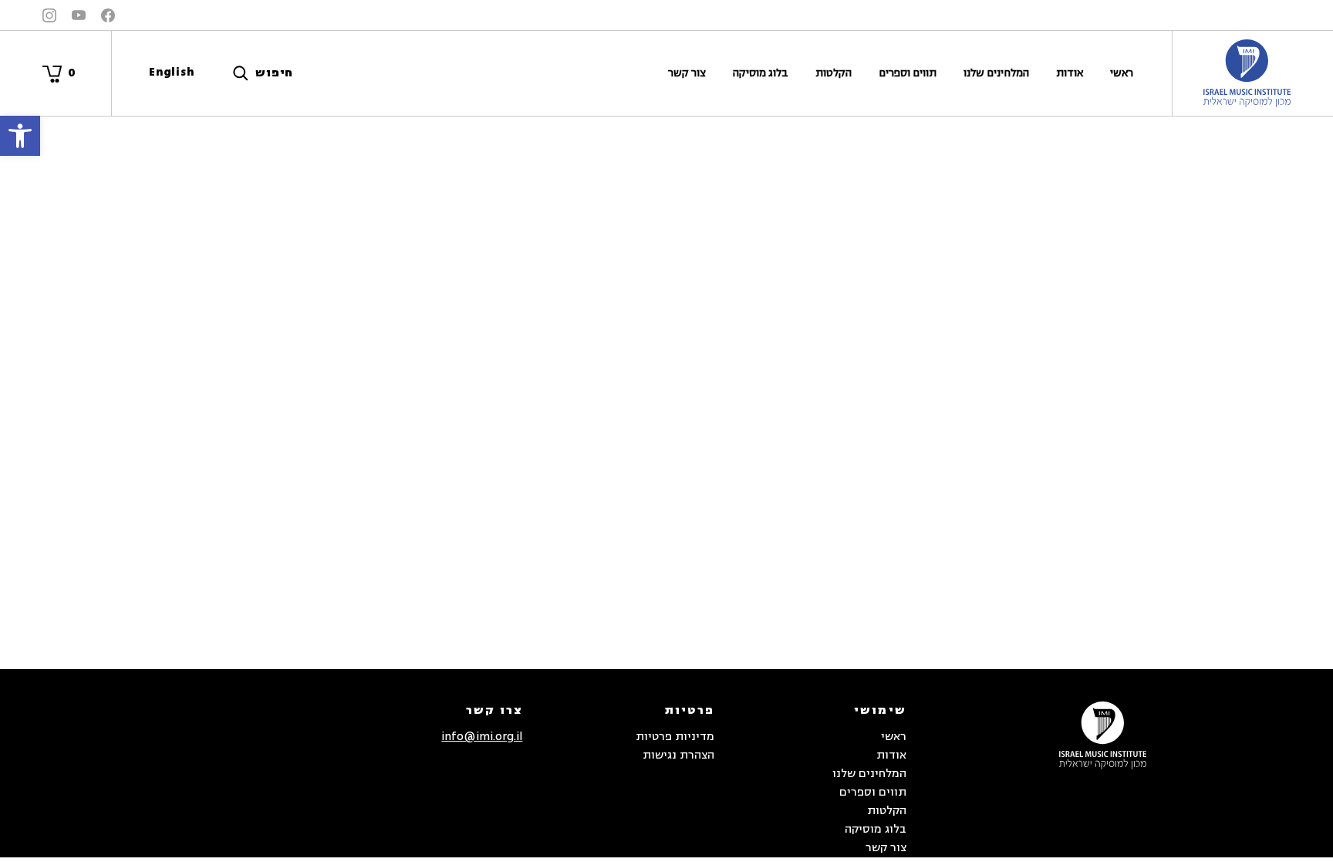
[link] (20, 136)
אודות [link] (1069, 73)
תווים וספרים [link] (907, 73)
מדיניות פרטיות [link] (675, 736)
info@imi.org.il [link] (481, 736)
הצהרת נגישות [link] (678, 755)
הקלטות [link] (833, 73)
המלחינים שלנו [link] (996, 73)
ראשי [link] (1121, 73)
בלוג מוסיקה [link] (760, 73)
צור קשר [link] (687, 73)
